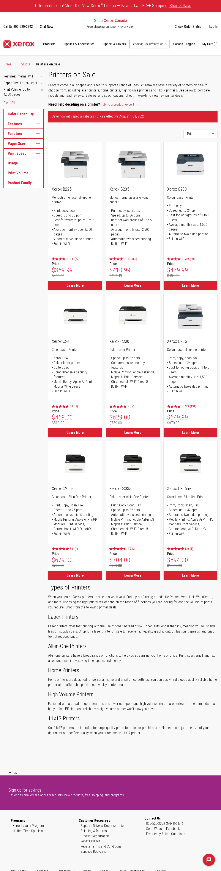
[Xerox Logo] (19, 44)
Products (24, 64)
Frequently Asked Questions (165, 834)
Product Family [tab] (20, 183)
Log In (213, 27)
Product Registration (95, 836)
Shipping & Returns (94, 831)
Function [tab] (15, 133)
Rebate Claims (90, 841)
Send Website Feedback (163, 829)
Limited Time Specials (28, 831)
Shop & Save (180, 5)
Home (7, 64)
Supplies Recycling (93, 851)
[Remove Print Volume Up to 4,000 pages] (42, 89)
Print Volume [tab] (18, 173)
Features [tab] (15, 124)
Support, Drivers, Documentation (103, 826)
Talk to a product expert (117, 104)
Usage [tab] (13, 163)
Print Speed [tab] (17, 153)
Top (14, 772)
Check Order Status (188, 27)
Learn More (75, 285)
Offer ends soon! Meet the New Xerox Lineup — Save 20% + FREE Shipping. (113, 5)
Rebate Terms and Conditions (101, 846)
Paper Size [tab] (16, 143)
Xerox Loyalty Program (28, 826)
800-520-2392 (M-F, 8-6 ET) (164, 823)
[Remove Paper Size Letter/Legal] (42, 83)
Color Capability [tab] (21, 114)
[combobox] (149, 44)
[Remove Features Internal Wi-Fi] (42, 76)
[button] (186, 44)
